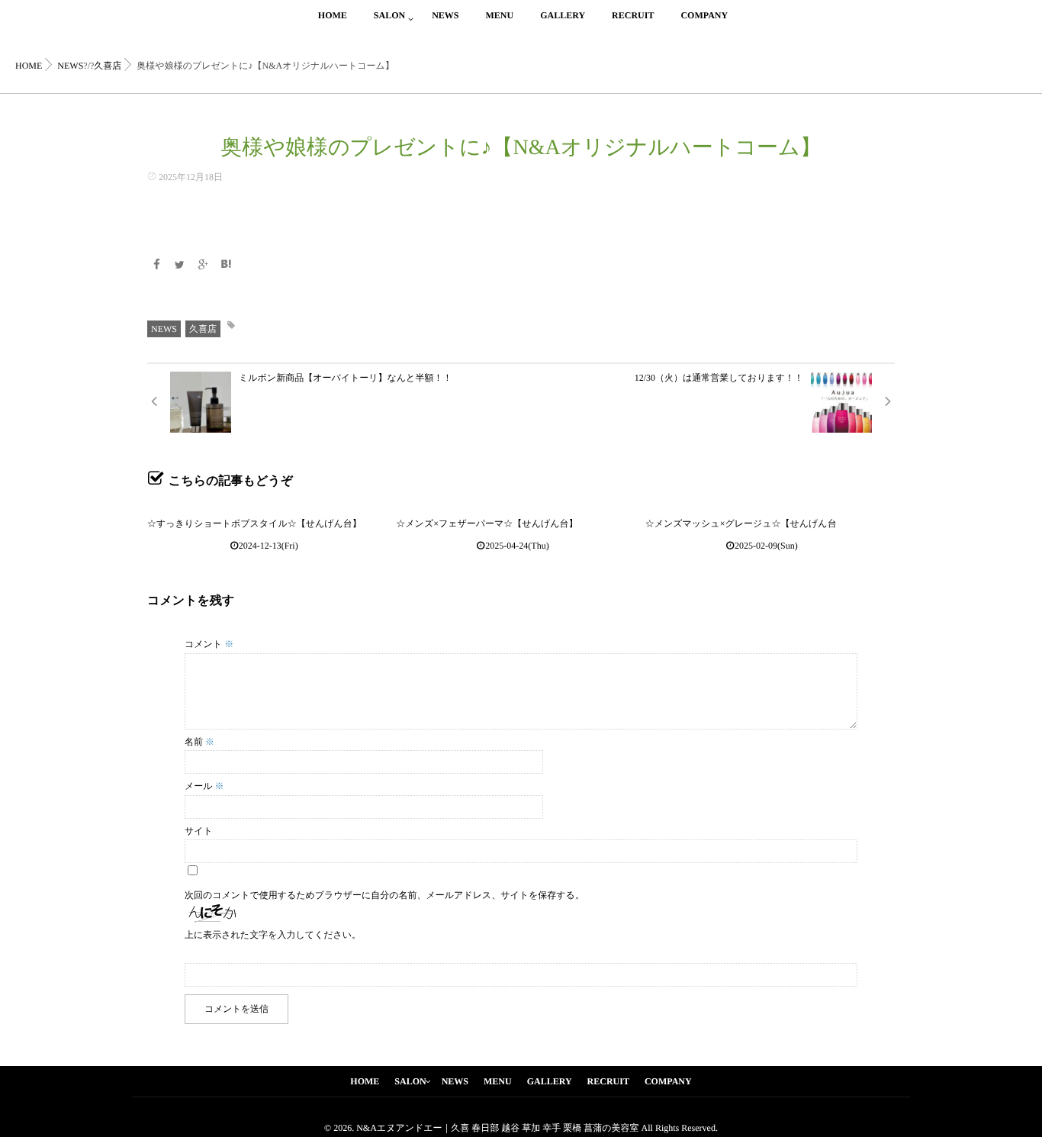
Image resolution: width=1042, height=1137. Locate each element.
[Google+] (203, 265)
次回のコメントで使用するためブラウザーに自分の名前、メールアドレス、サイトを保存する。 (384, 895)
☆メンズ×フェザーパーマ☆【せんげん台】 (486, 523)
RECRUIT (633, 15)
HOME (332, 15)
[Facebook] (156, 265)
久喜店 (203, 329)
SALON (389, 15)
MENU (499, 15)
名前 (199, 741)
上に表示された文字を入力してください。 (273, 934)
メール (204, 786)
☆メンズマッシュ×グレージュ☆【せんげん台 (741, 523)
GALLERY (562, 15)
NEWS (445, 15)
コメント (209, 644)
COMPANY (704, 15)
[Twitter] (180, 265)
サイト (199, 831)
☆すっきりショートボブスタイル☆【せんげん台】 (254, 523)
